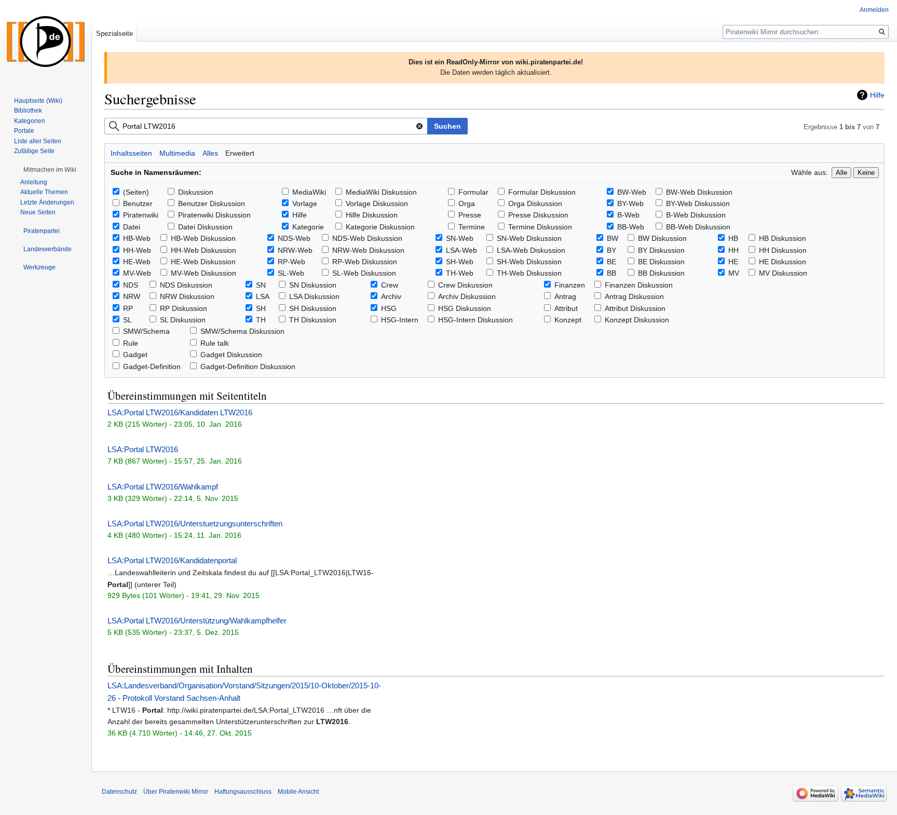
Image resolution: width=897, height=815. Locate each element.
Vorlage (304, 203)
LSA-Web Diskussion (531, 250)
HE (733, 261)
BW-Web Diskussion (699, 192)
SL (127, 320)
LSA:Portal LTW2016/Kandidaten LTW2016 (179, 412)
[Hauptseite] (45, 41)
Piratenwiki (140, 215)
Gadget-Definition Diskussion (247, 366)
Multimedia (177, 153)
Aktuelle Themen (44, 192)
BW (612, 238)
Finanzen (569, 285)
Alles (210, 153)
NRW (131, 296)
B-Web (628, 215)
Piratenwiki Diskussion (214, 215)
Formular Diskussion (542, 192)
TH (261, 320)
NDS (130, 285)
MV (733, 273)
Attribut (566, 308)
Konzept (567, 320)
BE (611, 261)
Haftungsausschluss (242, 791)
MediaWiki (309, 192)
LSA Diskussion (314, 296)
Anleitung (33, 182)
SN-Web (459, 238)
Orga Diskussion (535, 203)
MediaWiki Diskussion (381, 192)
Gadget (135, 354)
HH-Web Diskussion (203, 250)
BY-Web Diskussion (698, 203)
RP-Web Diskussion (364, 261)
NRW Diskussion (187, 296)
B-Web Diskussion (696, 215)
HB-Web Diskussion (203, 238)
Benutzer (138, 203)
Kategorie (308, 227)
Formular (473, 192)
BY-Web (630, 203)
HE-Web (137, 261)
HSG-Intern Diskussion (475, 320)
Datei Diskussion (205, 227)
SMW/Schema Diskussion (242, 331)
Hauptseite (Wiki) (38, 100)
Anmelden (874, 9)
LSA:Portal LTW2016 (142, 449)
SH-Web (459, 261)
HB (733, 238)
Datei (131, 227)
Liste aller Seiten (37, 141)
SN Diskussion (312, 285)
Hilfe (877, 95)
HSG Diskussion (464, 308)
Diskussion (195, 192)
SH (261, 308)
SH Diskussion (312, 308)
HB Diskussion (782, 238)
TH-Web (459, 273)
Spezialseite (114, 33)
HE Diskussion (782, 261)
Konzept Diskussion (637, 320)
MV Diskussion (783, 273)
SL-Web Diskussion (364, 273)
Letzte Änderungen (47, 202)
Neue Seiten (38, 212)
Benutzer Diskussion (211, 203)
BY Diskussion (661, 250)
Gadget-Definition (152, 366)
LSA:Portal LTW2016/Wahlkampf (162, 486)
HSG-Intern (399, 320)
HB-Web (137, 238)
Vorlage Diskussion (377, 203)
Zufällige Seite (34, 151)
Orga (466, 203)
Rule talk (214, 343)
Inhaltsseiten (131, 153)
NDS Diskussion (186, 285)
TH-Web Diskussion (529, 273)
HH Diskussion (783, 250)
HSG (389, 308)
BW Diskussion (662, 238)
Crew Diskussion (465, 285)
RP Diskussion (183, 308)
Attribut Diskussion (635, 308)
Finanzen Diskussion (639, 285)
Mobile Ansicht (298, 791)
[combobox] (266, 126)
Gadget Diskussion (231, 354)
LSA (262, 296)
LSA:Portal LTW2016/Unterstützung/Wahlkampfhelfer (197, 620)
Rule (130, 343)
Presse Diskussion (538, 215)
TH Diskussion (312, 320)
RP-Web (291, 261)
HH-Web (137, 250)
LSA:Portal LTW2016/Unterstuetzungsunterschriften (194, 523)
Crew (389, 285)
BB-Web (630, 227)
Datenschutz (119, 791)
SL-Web (291, 273)
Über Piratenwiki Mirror (175, 791)
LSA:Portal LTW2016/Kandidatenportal (172, 560)
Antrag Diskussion (634, 296)
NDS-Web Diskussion (367, 238)
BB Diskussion (661, 273)
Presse (469, 215)
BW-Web (631, 192)
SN (261, 285)
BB (611, 273)
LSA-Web (461, 250)
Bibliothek (28, 110)
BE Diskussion (661, 261)
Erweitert (239, 153)
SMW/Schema (146, 331)
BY (611, 250)
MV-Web (137, 273)
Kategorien (29, 121)
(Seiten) (136, 192)
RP (128, 308)
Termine (471, 227)
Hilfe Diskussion (372, 215)
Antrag (565, 296)
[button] (49, 169)
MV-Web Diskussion (203, 273)
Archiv (391, 296)
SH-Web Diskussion (529, 261)
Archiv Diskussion (467, 296)
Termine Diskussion (540, 227)
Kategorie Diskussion (380, 227)
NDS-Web (294, 238)
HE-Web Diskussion (203, 261)
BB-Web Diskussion (698, 227)
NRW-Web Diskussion (368, 250)
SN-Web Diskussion (529, 238)
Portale (24, 130)
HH (733, 250)
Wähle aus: (809, 172)
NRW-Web (295, 250)
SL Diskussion (183, 320)
